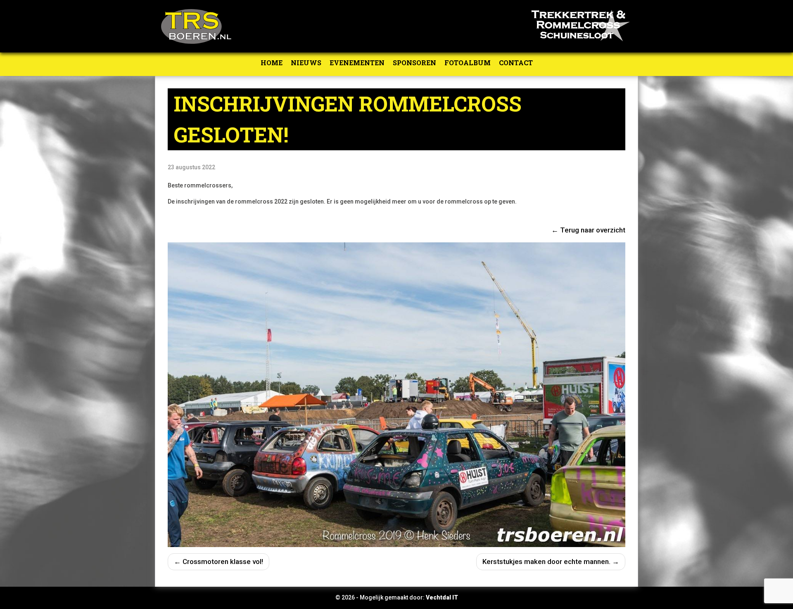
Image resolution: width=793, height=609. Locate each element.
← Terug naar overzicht (588, 230)
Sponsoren (414, 62)
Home (272, 62)
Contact (516, 62)
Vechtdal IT (442, 597)
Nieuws (306, 62)
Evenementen (357, 62)
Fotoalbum (467, 62)
